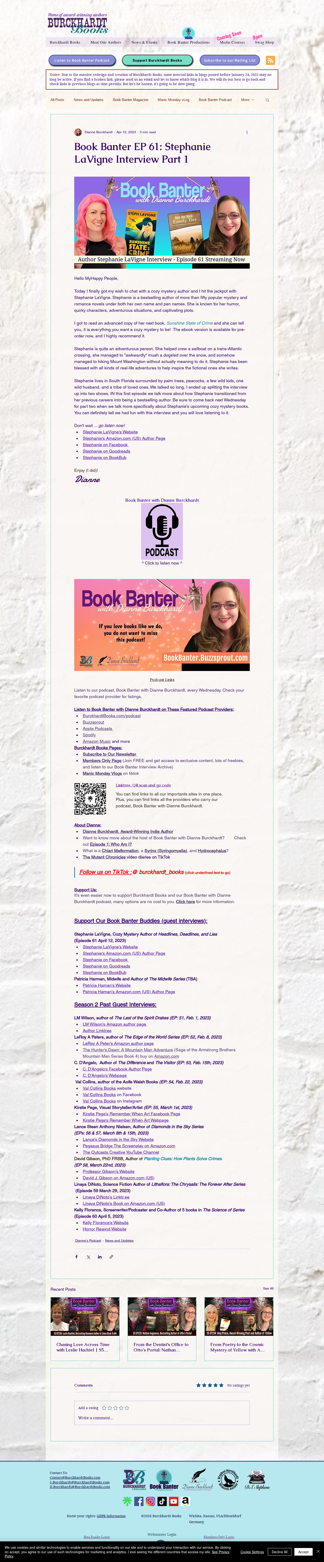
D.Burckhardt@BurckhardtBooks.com (80, 1487)
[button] (65, 42)
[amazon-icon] (185, 1501)
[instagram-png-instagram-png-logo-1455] (150, 1501)
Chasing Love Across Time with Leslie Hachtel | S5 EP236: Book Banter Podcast (84, 1347)
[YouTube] (173, 1501)
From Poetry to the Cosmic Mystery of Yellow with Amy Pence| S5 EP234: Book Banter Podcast (238, 1347)
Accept (303, 1551)
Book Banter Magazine (130, 100)
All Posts (57, 100)
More (245, 100)
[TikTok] (162, 1501)
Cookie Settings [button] (252, 1551)
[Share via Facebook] (76, 1256)
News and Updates (88, 100)
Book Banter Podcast (215, 100)
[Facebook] (138, 1501)
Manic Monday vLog (173, 100)
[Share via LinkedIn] (99, 1256)
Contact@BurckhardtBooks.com (75, 1477)
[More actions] (247, 132)
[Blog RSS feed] (270, 60)
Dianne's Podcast (88, 1240)
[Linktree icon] (127, 1501)
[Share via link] (111, 1256)
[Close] (318, 1551)
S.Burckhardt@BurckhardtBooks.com (80, 1482)
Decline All (279, 1551)
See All (268, 1288)
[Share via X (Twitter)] (88, 1256)
